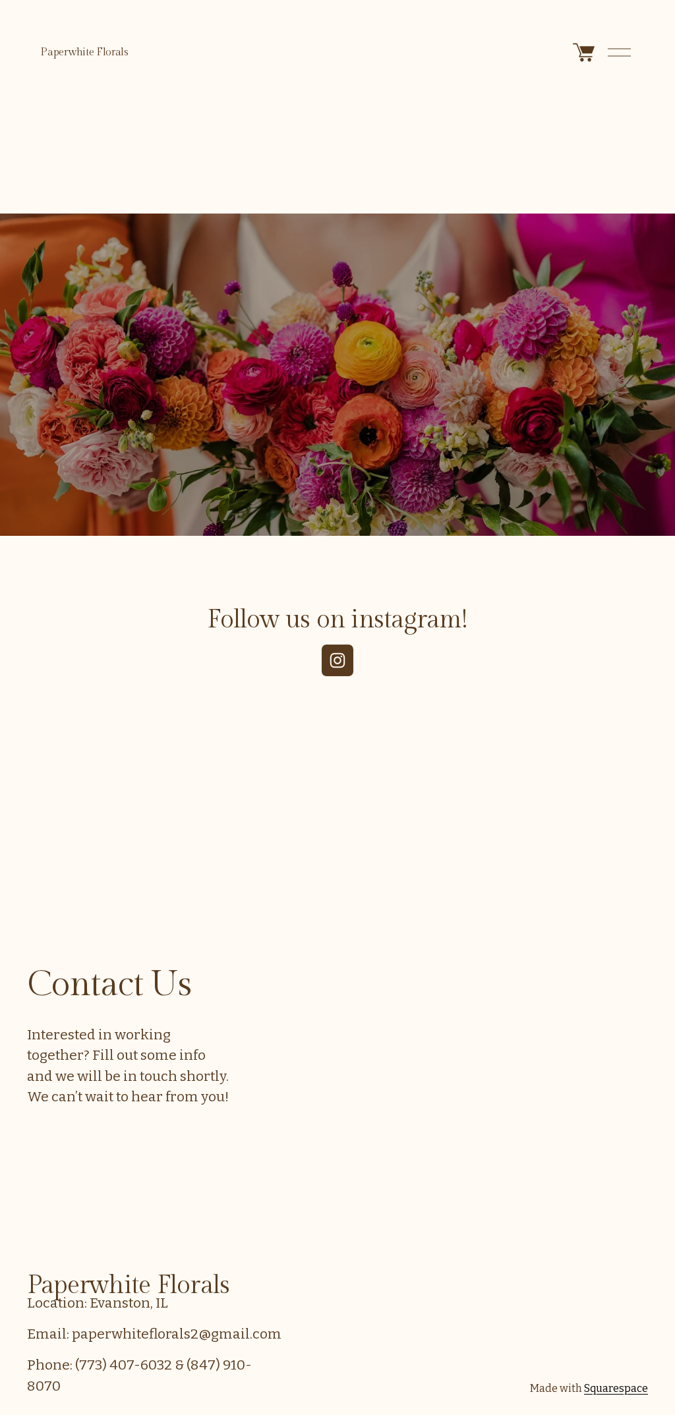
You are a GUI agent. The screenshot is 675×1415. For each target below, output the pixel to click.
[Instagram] (337, 660)
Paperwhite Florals (84, 52)
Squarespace (616, 1388)
